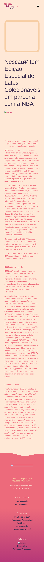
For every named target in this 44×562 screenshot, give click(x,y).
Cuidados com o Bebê (22, 529)
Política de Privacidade (22, 549)
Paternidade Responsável (22, 520)
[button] (38, 6)
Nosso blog (22, 546)
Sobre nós (22, 543)
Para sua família (22, 501)
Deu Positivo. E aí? (22, 517)
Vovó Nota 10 (22, 523)
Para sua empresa (22, 504)
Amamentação (22, 526)
